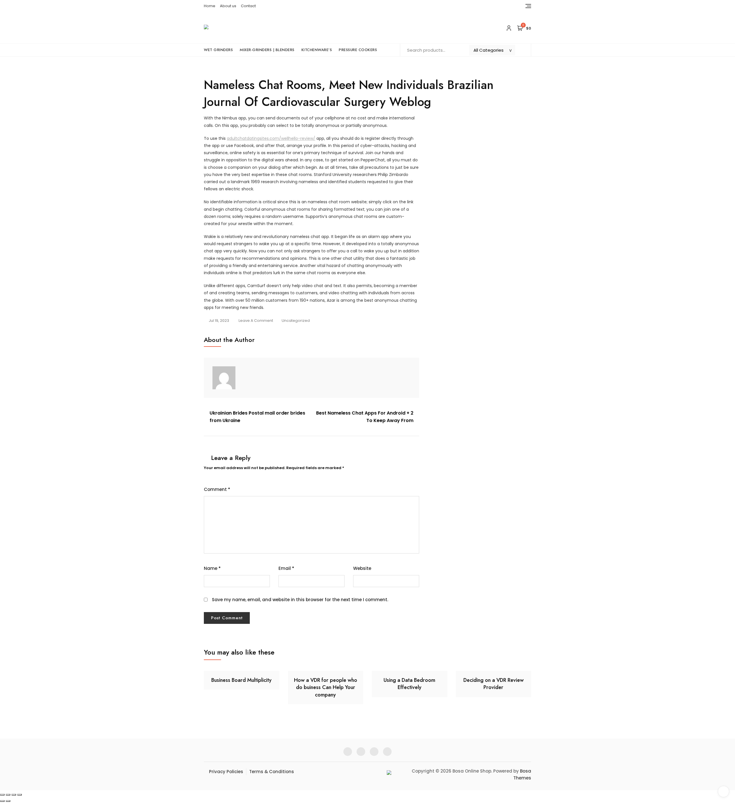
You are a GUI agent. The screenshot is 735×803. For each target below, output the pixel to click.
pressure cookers (358, 50)
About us (228, 6)
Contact (248, 6)
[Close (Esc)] (19, 795)
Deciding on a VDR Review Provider (493, 683)
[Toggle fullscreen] (8, 795)
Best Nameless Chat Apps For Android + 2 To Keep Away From (364, 417)
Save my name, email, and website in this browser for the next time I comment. (300, 600)
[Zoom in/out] (2, 795)
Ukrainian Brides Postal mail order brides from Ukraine (257, 417)
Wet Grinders (218, 50)
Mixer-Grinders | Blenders (267, 50)
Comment (217, 489)
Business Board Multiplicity (241, 680)
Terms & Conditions (271, 772)
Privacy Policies (226, 772)
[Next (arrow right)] (8, 801)
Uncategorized (296, 320)
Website (362, 568)
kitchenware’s (316, 50)
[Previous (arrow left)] (2, 801)
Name (212, 568)
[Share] (13, 795)
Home (209, 6)
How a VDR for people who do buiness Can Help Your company (325, 687)
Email (286, 568)
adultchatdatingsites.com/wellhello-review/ (271, 138)
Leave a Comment (256, 321)
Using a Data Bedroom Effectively (409, 683)
